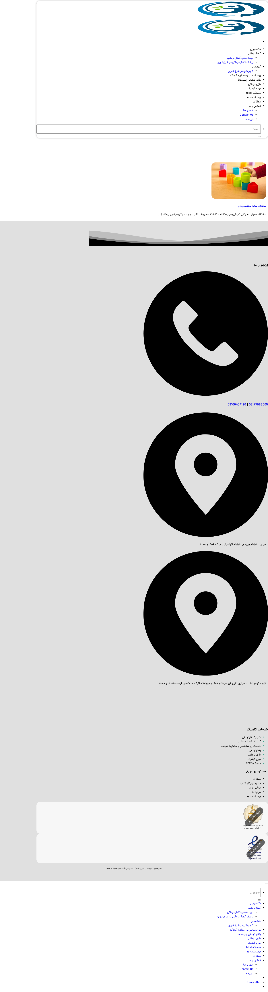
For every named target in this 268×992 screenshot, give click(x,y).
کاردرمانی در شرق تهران (240, 71)
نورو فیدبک (254, 89)
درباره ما (249, 119)
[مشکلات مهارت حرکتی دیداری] (238, 198)
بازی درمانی (254, 84)
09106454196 (237, 404)
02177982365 (258, 404)
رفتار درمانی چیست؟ (249, 80)
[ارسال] (259, 136)
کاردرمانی (256, 67)
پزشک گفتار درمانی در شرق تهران (235, 62)
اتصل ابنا (248, 110)
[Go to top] (266, 883)
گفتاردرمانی (254, 54)
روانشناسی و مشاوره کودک (245, 75)
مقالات (257, 102)
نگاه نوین (255, 49)
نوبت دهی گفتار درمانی (240, 58)
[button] (254, 982)
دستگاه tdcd (253, 93)
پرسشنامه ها (253, 97)
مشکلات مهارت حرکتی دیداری (252, 206)
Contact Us (246, 115)
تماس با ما (254, 106)
